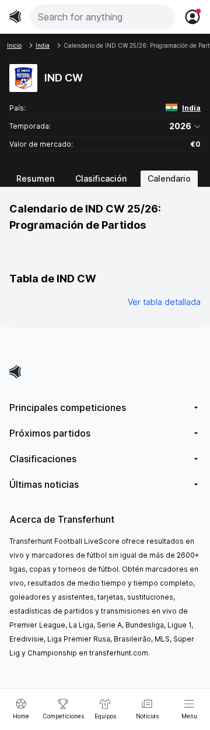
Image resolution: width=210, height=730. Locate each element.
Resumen (35, 178)
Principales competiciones (67, 407)
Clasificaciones (42, 459)
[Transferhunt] (105, 371)
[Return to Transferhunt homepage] (15, 16)
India (191, 108)
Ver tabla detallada (164, 302)
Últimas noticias (44, 484)
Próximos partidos (49, 433)
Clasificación (101, 178)
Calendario (169, 178)
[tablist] (105, 179)
